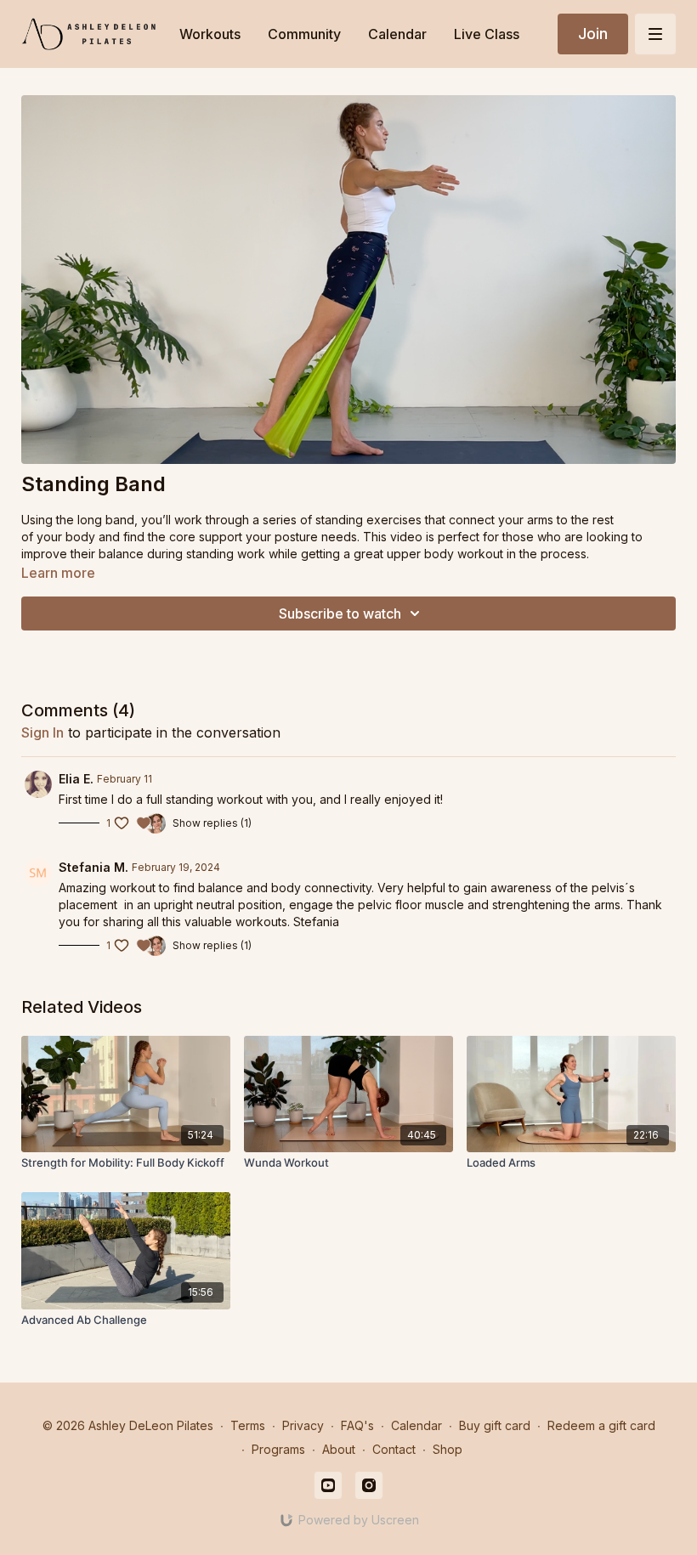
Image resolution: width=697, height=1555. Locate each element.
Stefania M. (93, 867)
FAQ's (357, 1425)
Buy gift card (494, 1425)
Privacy (303, 1425)
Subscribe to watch (340, 613)
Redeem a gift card (601, 1425)
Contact (394, 1449)
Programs (278, 1449)
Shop (447, 1449)
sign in (42, 732)
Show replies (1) (212, 823)
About (338, 1449)
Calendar (416, 1425)
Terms (247, 1425)
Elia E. (76, 779)
